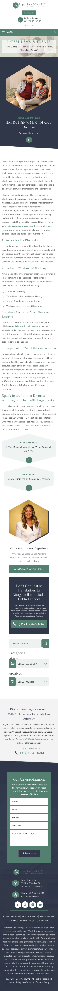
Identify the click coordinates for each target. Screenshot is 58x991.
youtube (40, 904)
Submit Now (29, 853)
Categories (13, 658)
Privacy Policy (42, 982)
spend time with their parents (24, 326)
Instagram (32, 904)
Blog (32, 920)
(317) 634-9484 (32, 20)
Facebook (18, 904)
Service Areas (47, 916)
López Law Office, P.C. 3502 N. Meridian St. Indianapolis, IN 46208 (32, 883)
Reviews (23, 920)
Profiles (15, 916)
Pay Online (29, 13)
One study (39, 181)
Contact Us (43, 920)
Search (45, 643)
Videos (13, 920)
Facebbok (29, 139)
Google (25, 904)
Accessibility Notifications (21, 982)
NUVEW (10, 979)
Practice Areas (30, 916)
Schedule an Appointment (29, 569)
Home (6, 916)
